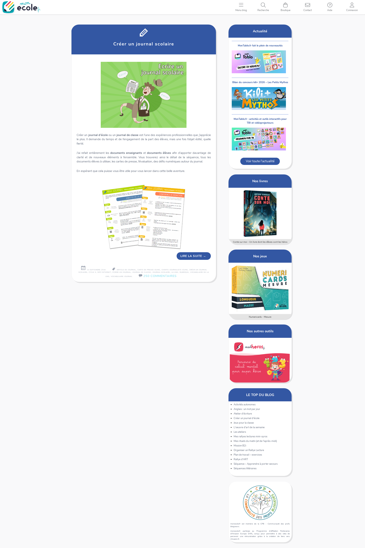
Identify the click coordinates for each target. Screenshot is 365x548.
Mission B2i (240, 445)
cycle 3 (92, 272)
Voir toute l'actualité (260, 161)
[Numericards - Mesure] (260, 288)
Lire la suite (193, 256)
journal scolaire (161, 272)
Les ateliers (240, 432)
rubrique (184, 272)
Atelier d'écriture (243, 413)
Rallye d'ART (241, 459)
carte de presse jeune (148, 270)
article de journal (126, 270)
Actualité (260, 31)
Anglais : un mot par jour (247, 409)
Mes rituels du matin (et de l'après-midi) (255, 441)
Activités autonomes (245, 404)
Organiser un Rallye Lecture (249, 450)
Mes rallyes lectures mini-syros (250, 436)
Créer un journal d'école (246, 418)
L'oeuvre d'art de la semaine (249, 427)
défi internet (104, 272)
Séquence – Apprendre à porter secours (256, 464)
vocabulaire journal (121, 276)
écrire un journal (122, 272)
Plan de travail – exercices (248, 455)
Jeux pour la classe (244, 423)
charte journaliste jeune (175, 270)
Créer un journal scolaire (143, 44)
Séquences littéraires (245, 468)
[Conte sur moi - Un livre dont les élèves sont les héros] (260, 213)
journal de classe (141, 272)
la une (174, 272)
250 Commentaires (160, 276)
